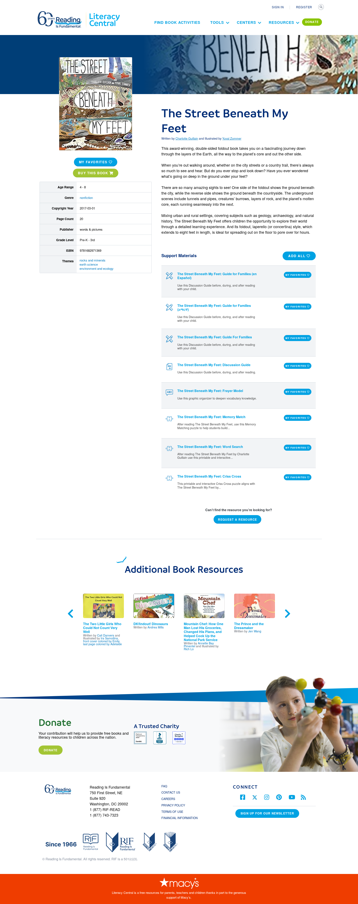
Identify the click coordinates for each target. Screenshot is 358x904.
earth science (89, 264)
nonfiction (86, 197)
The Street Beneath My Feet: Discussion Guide (213, 364)
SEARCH (321, 7)
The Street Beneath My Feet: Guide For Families (214, 337)
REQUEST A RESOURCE (237, 519)
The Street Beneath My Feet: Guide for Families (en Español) (217, 275)
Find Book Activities (177, 22)
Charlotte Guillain (186, 138)
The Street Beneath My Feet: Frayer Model (210, 390)
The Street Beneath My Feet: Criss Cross (209, 476)
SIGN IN (278, 7)
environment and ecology (97, 268)
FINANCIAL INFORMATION (179, 818)
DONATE (312, 22)
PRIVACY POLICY (173, 805)
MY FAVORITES (94, 162)
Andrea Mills (156, 627)
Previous (70, 613)
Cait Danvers (105, 635)
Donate (50, 750)
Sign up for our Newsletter (267, 813)
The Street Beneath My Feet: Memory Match (211, 416)
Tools (217, 22)
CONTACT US (172, 792)
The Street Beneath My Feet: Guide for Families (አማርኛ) (214, 307)
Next (287, 613)
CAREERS (168, 799)
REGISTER (304, 7)
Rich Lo (189, 649)
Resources (281, 22)
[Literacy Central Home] (104, 13)
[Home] (62, 13)
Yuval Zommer (231, 138)
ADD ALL (297, 255)
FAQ (164, 786)
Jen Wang (254, 631)
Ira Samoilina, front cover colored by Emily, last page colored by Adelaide (102, 641)
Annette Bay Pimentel (199, 644)
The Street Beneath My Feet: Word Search (210, 446)
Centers (246, 22)
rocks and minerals (92, 260)
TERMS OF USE (174, 812)
